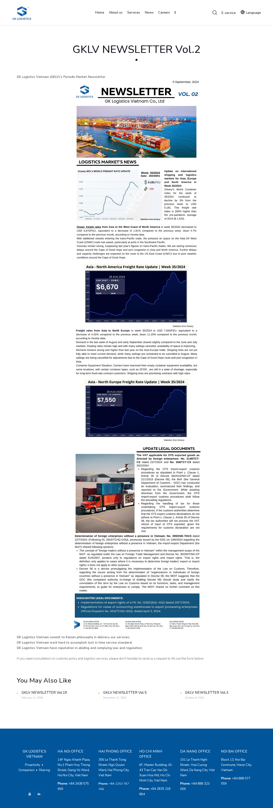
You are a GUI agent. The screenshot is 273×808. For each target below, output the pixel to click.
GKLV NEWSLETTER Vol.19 (44, 692)
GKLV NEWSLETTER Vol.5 (125, 692)
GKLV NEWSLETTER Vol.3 (206, 692)
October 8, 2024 (194, 697)
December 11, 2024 (114, 697)
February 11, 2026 (32, 697)
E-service (228, 12)
